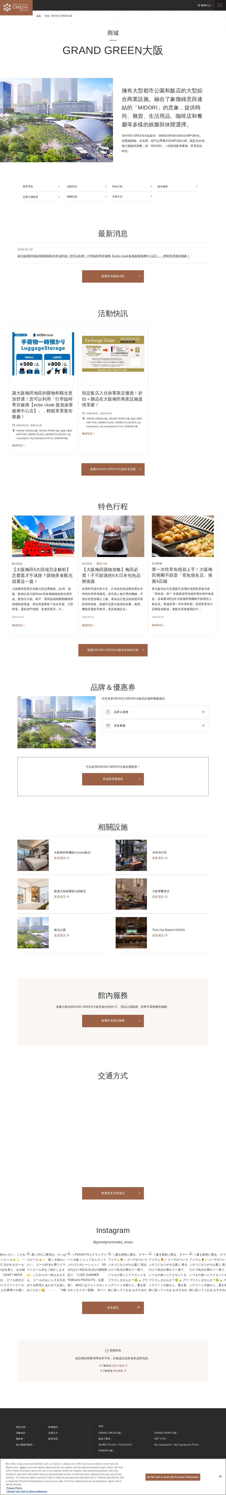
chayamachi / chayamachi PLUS (176, 1444)
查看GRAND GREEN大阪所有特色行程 (113, 649)
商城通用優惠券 (113, 778)
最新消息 (28, 186)
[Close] (220, 1476)
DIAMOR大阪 (106, 1450)
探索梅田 (53, 1427)
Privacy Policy (14, 1488)
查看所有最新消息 (113, 276)
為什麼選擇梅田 (24, 1444)
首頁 (39, 16)
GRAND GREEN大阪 (110, 1433)
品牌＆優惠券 (30, 196)
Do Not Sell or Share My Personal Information (172, 1477)
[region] (113, 1477)
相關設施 (72, 196)
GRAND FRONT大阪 (165, 1433)
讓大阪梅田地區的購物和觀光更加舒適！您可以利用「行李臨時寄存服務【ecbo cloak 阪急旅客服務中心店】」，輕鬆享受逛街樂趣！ (103, 256)
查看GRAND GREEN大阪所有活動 (113, 469)
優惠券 (19, 1438)
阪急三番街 (104, 1438)
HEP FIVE (160, 1438)
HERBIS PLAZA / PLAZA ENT (115, 1444)
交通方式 (117, 196)
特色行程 (117, 186)
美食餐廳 (118, 1370)
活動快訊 (72, 186)
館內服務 (163, 186)
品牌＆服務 (118, 1365)
